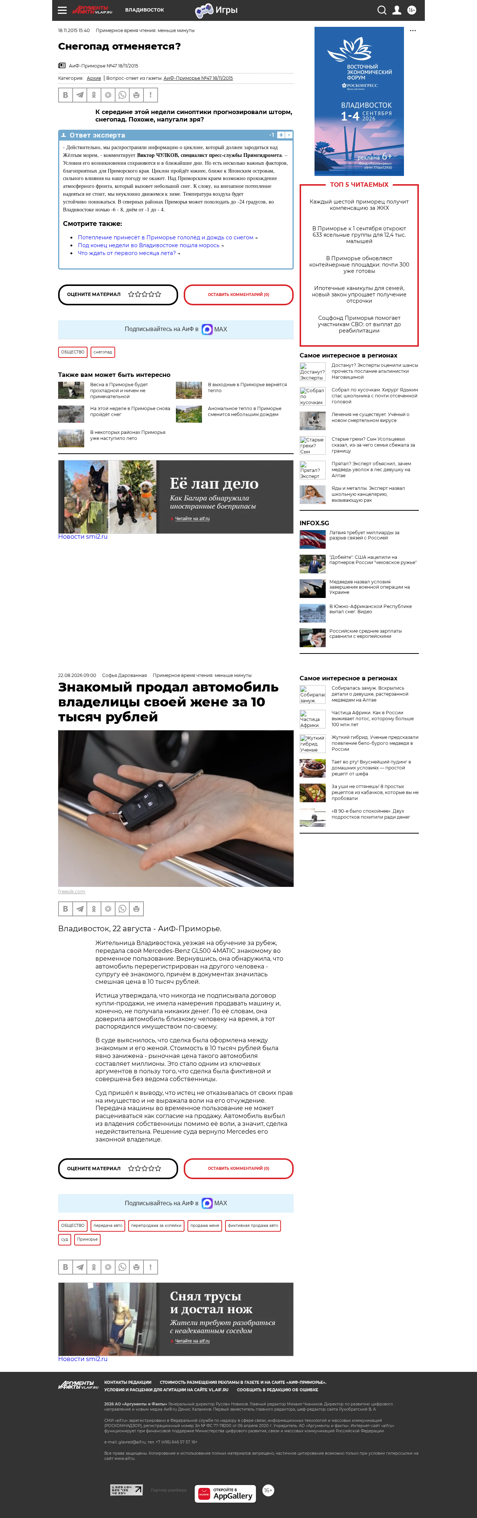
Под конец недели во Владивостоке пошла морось (148, 245)
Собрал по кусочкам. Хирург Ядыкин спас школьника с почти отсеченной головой (375, 395)
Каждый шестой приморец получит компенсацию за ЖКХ (359, 205)
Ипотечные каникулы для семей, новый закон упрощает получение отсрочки (359, 294)
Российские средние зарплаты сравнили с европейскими (365, 634)
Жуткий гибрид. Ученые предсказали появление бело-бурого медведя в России (375, 743)
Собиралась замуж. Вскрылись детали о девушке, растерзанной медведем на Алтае (370, 694)
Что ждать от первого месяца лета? (127, 253)
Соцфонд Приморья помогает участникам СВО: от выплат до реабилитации (359, 324)
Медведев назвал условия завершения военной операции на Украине (369, 587)
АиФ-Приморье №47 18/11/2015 (198, 78)
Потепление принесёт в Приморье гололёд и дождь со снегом (165, 237)
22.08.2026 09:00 (77, 675)
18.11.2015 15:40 (74, 30)
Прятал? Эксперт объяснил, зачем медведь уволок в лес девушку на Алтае (371, 469)
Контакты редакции (127, 1382)
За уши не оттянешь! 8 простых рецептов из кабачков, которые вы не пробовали (375, 792)
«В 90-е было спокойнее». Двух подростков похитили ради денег (371, 814)
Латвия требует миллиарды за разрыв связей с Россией (364, 535)
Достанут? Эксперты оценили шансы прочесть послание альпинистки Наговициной (375, 371)
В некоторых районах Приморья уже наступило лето (127, 435)
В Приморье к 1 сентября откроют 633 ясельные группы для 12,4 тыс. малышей (359, 235)
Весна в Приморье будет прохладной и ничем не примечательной (119, 390)
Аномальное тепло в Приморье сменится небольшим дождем (244, 411)
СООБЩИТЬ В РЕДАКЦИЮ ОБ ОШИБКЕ (277, 1390)
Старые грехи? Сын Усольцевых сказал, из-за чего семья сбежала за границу (373, 445)
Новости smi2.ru (83, 536)
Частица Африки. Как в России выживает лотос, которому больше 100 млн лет (373, 718)
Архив (94, 78)
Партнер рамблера (168, 1490)
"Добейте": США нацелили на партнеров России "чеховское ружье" (373, 560)
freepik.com (71, 891)
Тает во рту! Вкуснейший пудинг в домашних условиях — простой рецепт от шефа (371, 768)
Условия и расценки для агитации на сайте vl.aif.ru (166, 1390)
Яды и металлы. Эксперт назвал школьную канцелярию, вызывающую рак (368, 494)
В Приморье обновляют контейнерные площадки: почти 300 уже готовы (359, 264)
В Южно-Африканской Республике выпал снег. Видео (370, 609)
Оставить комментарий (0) (238, 294)
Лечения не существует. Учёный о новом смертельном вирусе (371, 417)
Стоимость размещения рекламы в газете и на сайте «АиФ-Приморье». (243, 1382)
